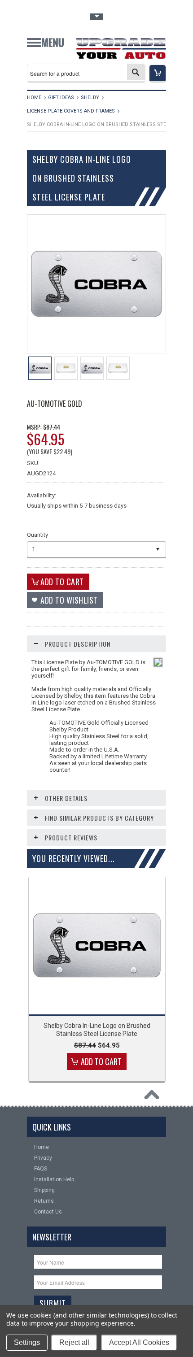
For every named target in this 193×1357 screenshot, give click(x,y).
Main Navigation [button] (45, 46)
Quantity (37, 534)
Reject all (74, 1342)
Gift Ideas (61, 97)
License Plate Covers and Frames (71, 111)
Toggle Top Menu (96, 16)
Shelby (90, 97)
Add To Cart (101, 1061)
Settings (27, 1342)
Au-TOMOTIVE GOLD (54, 403)
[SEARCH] (136, 72)
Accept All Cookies (139, 1342)
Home (34, 97)
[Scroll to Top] (154, 1097)
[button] (157, 74)
